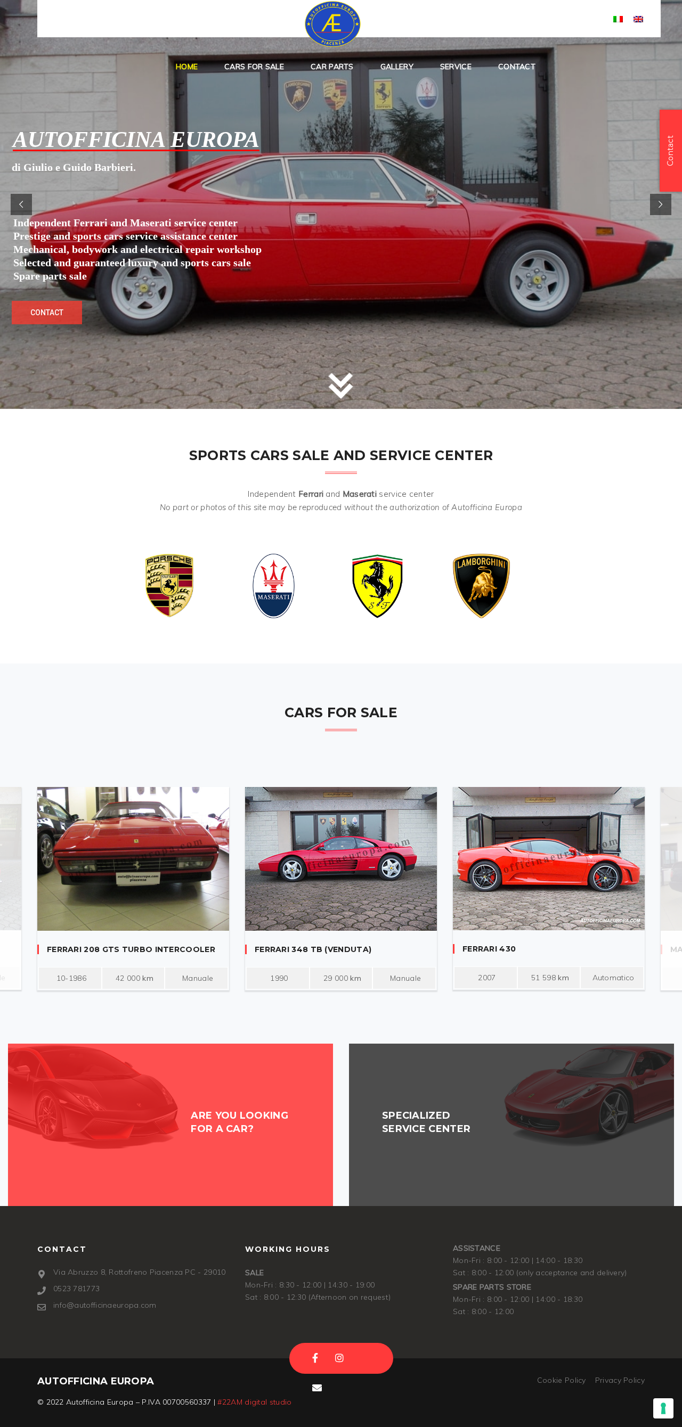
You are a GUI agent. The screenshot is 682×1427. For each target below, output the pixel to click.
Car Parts (332, 66)
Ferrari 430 (489, 949)
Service (456, 66)
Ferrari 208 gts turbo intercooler (131, 949)
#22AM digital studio (254, 1402)
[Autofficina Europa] (333, 24)
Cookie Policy (561, 1380)
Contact (516, 66)
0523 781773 (99, 19)
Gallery (396, 66)
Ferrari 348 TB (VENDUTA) (313, 949)
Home (187, 66)
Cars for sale (254, 66)
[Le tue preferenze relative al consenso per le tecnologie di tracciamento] (663, 1408)
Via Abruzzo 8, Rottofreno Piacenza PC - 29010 (139, 1272)
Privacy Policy (620, 1380)
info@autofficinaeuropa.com (230, 19)
